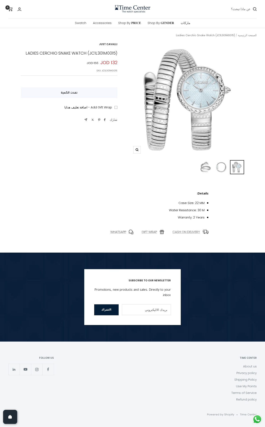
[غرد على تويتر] (92, 119)
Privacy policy (246, 373)
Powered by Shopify (220, 414)
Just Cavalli (108, 44)
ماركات (185, 23)
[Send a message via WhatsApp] (257, 419)
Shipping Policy (245, 379)
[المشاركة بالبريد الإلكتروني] (85, 119)
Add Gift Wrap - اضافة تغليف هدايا (88, 107)
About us (250, 366)
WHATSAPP (118, 232)
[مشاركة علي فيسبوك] (105, 119)
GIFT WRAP (149, 232)
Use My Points (246, 386)
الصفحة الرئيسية (247, 35)
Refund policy (246, 399)
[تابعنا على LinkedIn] (14, 369)
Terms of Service (244, 393)
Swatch (80, 23)
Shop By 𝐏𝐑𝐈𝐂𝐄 (129, 23)
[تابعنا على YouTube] (25, 369)
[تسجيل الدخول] (19, 9)
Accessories (102, 23)
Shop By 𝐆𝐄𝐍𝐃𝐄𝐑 (161, 23)
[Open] (10, 417)
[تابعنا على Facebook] (48, 369)
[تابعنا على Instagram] (36, 369)
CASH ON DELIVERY (186, 232)
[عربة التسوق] (10, 9)
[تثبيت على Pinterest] (99, 119)
